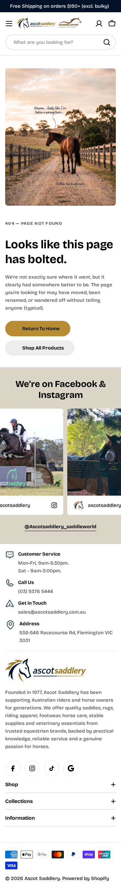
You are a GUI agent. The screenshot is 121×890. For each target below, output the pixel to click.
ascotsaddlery (86, 505)
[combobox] (60, 42)
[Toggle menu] (9, 23)
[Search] (107, 42)
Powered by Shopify (85, 878)
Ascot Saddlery (42, 878)
